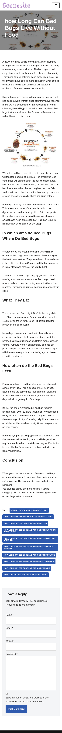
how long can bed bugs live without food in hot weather (28, 547)
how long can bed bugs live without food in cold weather (29, 539)
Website (10, 641)
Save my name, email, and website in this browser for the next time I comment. (27, 699)
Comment (11, 654)
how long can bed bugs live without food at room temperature (29, 531)
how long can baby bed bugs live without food (28, 517)
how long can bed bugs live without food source (29, 555)
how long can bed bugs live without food (25, 523)
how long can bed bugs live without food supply (29, 561)
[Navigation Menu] (56, 5)
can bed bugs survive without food (29, 510)
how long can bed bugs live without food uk (27, 568)
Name (10, 615)
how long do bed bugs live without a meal (25, 575)
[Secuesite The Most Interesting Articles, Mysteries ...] (16, 5)
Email (9, 628)
